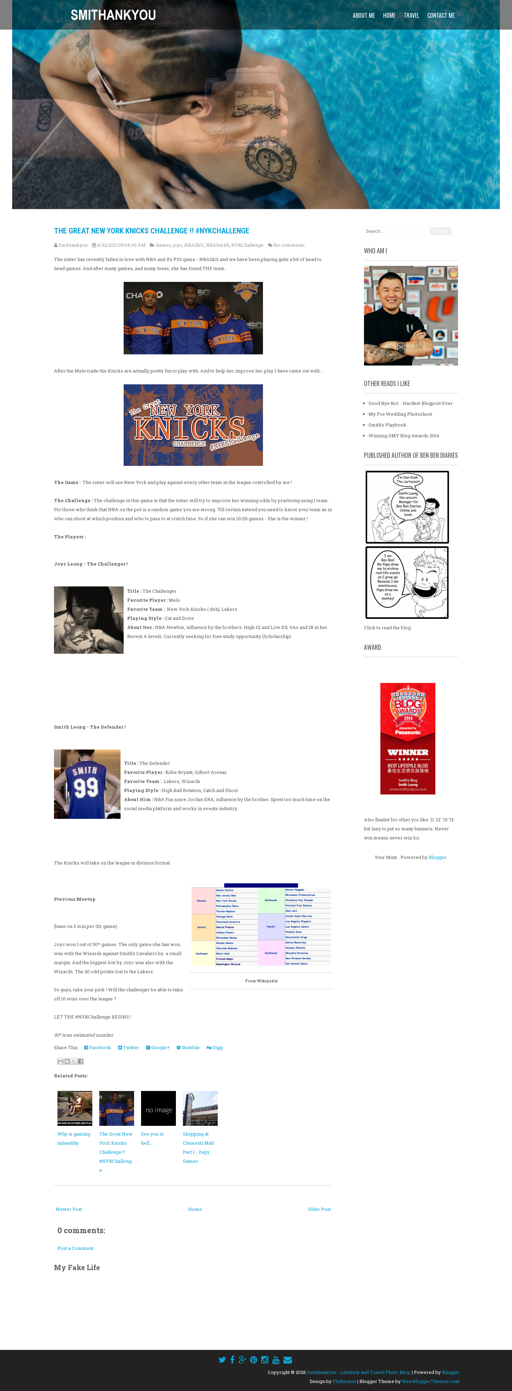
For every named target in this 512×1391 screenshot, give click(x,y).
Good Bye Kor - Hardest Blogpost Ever (411, 403)
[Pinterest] (253, 1359)
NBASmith (217, 245)
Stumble (190, 1047)
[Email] (288, 1359)
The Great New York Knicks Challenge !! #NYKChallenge (151, 230)
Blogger (437, 857)
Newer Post (69, 1209)
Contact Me (441, 15)
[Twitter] (222, 1359)
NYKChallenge (247, 245)
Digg (217, 1047)
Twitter (130, 1047)
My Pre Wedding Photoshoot (400, 414)
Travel (411, 15)
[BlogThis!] (67, 1061)
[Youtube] (276, 1359)
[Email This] (60, 1061)
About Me (364, 15)
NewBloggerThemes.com (431, 1381)
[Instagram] (265, 1359)
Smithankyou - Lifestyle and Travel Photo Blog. (359, 1372)
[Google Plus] (242, 1359)
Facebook (99, 1047)
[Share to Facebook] (80, 1061)
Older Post (319, 1209)
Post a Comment (75, 1248)
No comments (289, 245)
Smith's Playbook (387, 425)
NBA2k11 (194, 245)
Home (389, 15)
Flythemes (344, 1381)
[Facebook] (232, 1359)
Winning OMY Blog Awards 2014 (404, 435)
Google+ (160, 1047)
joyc (177, 245)
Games (163, 245)
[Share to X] (73, 1061)
